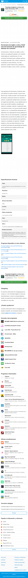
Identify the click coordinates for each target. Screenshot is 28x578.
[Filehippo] (4, 1)
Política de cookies (19, 559)
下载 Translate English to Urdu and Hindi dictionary (13, 264)
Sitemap (3, 564)
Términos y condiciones (20, 557)
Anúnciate (3, 562)
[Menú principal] (26, 1)
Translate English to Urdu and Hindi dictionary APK (14, 274)
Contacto (3, 559)
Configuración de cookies (20, 570)
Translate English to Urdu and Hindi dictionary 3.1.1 (13, 509)
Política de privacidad (19, 562)
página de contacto (10, 313)
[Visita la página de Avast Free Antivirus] (14, 15)
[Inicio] (1, 4)
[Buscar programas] (24, 1)
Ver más (14, 512)
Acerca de (3, 557)
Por (9, 10)
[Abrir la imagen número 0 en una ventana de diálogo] (6, 144)
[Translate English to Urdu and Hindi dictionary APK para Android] (2, 9)
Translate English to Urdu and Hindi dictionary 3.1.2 (13, 506)
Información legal (18, 564)
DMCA (16, 567)
